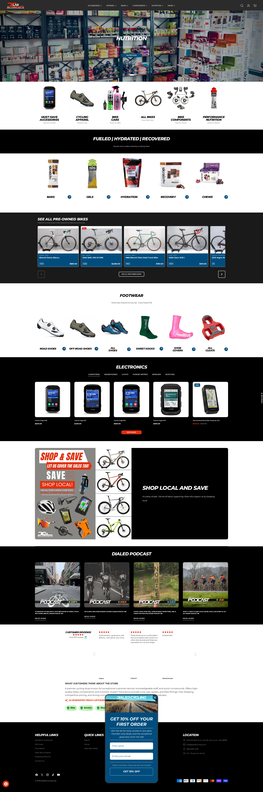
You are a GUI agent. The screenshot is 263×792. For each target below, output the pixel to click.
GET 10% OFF (131, 771)
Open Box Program (43, 752)
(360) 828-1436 (192, 749)
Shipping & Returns (43, 757)
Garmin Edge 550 (80, 420)
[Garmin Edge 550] (92, 399)
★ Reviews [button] (262, 398)
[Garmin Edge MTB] (171, 399)
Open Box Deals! (91, 748)
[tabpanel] (131, 403)
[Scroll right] (221, 274)
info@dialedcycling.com (196, 745)
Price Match (40, 748)
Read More (40, 618)
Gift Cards (39, 744)
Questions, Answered (43, 740)
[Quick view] (68, 386)
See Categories (131, 55)
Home (86, 744)
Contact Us (39, 761)
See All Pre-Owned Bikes (131, 274)
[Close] (155, 697)
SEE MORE (131, 432)
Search (87, 740)
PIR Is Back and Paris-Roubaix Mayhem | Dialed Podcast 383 (105, 611)
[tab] (94, 374)
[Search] (242, 5)
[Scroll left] (41, 274)
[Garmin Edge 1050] (52, 399)
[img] (78, 635)
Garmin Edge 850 (120, 420)
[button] (95, 654)
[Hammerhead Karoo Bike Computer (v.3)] (210, 399)
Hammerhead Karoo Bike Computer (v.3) (206, 420)
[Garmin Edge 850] (131, 399)
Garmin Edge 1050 (41, 420)
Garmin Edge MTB (159, 420)
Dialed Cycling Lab (48, 781)
